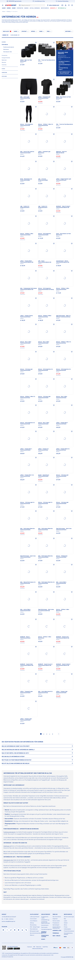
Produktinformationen (69, 931)
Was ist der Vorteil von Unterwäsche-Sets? (15, 753)
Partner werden (56, 920)
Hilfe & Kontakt (34, 914)
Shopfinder (55, 918)
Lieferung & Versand (34, 916)
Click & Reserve (33, 920)
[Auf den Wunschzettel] (35, 42)
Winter (65, 924)
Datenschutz (38, 946)
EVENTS (43, 939)
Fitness (65, 927)
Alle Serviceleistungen (69, 916)
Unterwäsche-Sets (7, 51)
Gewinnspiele (44, 927)
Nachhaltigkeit (56, 924)
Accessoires (4, 55)
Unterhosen (6, 49)
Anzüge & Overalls (6, 57)
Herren (3, 11)
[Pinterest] (18, 929)
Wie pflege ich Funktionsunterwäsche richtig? (16, 760)
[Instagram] (3, 929)
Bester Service (68, 914)
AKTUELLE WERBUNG (43, 932)
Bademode (4, 60)
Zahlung (32, 922)
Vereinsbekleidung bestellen (68, 934)
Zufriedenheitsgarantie (46, 929)
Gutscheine (4, 76)
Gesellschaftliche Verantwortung (56, 927)
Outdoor (66, 922)
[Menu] (3, 5)
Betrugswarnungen (34, 931)
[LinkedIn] (22, 929)
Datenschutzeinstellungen (37, 948)
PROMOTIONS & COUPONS (45, 936)
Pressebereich (56, 922)
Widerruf (32, 935)
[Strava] (26, 929)
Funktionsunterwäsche (8, 47)
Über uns (55, 914)
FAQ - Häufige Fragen (35, 927)
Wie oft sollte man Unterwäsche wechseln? (16, 763)
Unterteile (4, 64)
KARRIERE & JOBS (57, 930)
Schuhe (3, 68)
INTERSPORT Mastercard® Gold (45, 922)
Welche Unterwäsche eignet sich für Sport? (16, 746)
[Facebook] (7, 929)
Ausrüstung (4, 72)
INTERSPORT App (45, 919)
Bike (65, 918)
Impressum (29, 946)
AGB (34, 946)
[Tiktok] (10, 929)
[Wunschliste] (69, 5)
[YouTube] (14, 929)
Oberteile (4, 62)
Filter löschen (14, 35)
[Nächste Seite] (58, 733)
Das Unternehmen (57, 916)
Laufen (65, 920)
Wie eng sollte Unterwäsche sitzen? (13, 756)
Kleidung (8, 11)
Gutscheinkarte (44, 925)
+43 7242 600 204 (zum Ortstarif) (9, 916)
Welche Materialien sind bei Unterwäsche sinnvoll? (18, 749)
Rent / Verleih (56, 935)
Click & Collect (33, 918)
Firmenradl (56, 933)
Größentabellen (67, 929)
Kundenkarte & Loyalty (44, 917)
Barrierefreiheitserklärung (35, 933)
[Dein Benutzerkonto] (66, 5)
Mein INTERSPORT (45, 914)
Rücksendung (33, 924)
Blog (65, 936)
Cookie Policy (45, 946)
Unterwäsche (5, 44)
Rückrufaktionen (34, 929)
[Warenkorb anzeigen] (72, 5)
